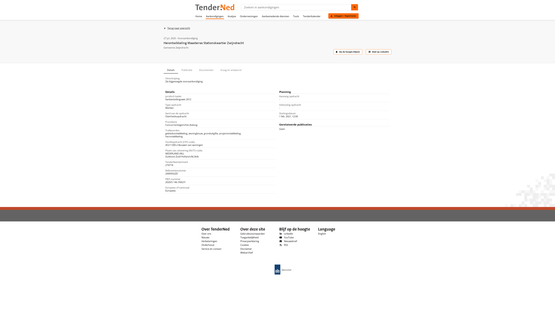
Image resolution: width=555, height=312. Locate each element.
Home (198, 16)
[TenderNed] (214, 10)
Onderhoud (207, 245)
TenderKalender (312, 16)
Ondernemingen (249, 16)
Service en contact (211, 248)
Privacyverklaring (249, 241)
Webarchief (246, 252)
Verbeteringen (209, 241)
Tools (296, 16)
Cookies (244, 245)
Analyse (232, 16)
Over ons (206, 233)
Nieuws (205, 237)
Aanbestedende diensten (275, 16)
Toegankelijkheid (249, 237)
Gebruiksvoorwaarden (252, 233)
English (322, 233)
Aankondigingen (215, 16)
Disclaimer (246, 248)
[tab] (171, 70)
